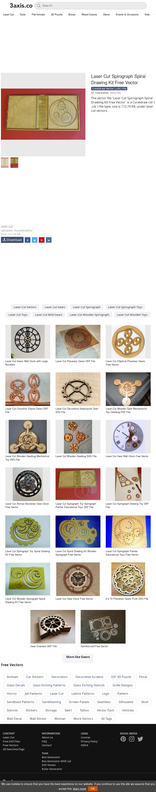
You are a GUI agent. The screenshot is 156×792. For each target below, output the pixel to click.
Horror (12, 693)
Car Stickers (34, 677)
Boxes (72, 14)
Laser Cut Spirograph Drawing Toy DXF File (127, 505)
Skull (144, 702)
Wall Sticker (38, 719)
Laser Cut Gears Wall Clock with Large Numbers (26, 362)
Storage (51, 710)
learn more (79, 788)
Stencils (12, 710)
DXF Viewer (49, 765)
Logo (105, 693)
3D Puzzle (56, 14)
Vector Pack (105, 710)
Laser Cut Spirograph (86, 307)
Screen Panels (79, 702)
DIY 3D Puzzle (121, 677)
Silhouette (126, 702)
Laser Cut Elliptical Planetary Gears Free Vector (125, 362)
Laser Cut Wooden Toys (132, 314)
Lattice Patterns (83, 693)
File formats (38, 14)
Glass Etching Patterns (49, 685)
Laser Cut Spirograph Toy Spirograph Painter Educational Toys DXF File (76, 505)
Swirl (68, 710)
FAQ (44, 741)
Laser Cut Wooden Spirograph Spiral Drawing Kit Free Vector (25, 600)
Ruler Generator (52, 769)
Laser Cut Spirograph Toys (125, 307)
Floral (143, 677)
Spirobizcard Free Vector (94, 646)
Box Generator (51, 757)
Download (14, 240)
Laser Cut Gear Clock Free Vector (74, 598)
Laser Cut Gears (55, 307)
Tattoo (84, 710)
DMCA (84, 745)
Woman (60, 719)
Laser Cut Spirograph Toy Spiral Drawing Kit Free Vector (27, 552)
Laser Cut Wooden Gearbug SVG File (76, 456)
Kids (147, 14)
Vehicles (128, 710)
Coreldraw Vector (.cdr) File (109, 88)
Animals (12, 677)
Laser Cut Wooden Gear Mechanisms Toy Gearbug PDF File (126, 410)
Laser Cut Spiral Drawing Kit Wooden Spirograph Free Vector (76, 552)
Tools (23, 14)
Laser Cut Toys (18, 314)
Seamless (104, 702)
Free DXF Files (11, 741)
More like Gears (78, 657)
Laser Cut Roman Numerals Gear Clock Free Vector (27, 505)
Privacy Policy (89, 741)
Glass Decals (16, 685)
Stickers (31, 710)
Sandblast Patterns (20, 702)
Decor (106, 14)
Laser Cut (8, 14)
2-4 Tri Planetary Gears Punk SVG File (127, 598)
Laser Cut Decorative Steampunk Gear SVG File (77, 410)
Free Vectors (10, 745)
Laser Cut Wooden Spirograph (89, 314)
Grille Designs (123, 685)
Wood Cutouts (89, 14)
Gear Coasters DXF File (43, 646)
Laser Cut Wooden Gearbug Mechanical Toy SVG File (27, 457)
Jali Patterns (33, 693)
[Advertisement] (78, 45)
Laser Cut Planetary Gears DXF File (75, 361)
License (85, 737)
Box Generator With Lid (56, 761)
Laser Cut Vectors (25, 307)
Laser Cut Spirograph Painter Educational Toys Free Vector (122, 552)
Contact (47, 745)
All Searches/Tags (13, 749)
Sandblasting (51, 702)
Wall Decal (14, 719)
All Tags (106, 719)
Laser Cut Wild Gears (48, 314)
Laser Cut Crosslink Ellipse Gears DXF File (26, 410)
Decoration (59, 677)
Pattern (122, 693)
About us (47, 737)
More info (115, 92)
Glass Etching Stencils (89, 685)
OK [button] (93, 788)
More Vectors (83, 719)
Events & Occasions (127, 14)
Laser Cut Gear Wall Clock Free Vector (127, 456)
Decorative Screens (89, 677)
